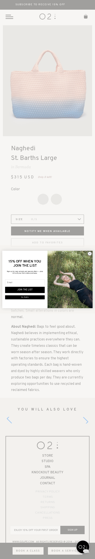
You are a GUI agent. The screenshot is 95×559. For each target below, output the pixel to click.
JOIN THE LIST (25, 289)
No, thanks (25, 297)
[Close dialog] (90, 254)
